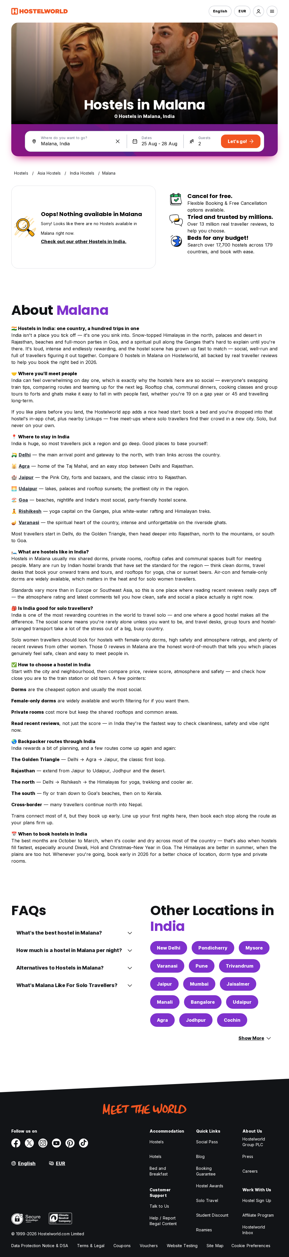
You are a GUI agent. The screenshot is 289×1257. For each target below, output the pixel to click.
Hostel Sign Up (256, 1200)
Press (247, 1156)
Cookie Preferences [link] (250, 1245)
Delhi (25, 455)
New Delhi (168, 948)
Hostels (157, 1141)
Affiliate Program (258, 1215)
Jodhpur (196, 1020)
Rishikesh (30, 511)
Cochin (232, 1020)
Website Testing (182, 1245)
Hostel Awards (209, 1185)
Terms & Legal (90, 1245)
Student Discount (212, 1215)
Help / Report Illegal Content (163, 1221)
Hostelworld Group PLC (253, 1142)
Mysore (254, 948)
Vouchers (149, 1245)
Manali (165, 1002)
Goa (23, 500)
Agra (24, 466)
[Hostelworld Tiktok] (83, 1143)
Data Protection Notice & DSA (39, 1245)
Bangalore (203, 1002)
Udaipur (28, 488)
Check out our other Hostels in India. (83, 241)
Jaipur (26, 477)
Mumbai (199, 984)
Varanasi (29, 522)
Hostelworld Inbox (253, 1230)
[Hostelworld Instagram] (42, 1143)
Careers (250, 1171)
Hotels (156, 1156)
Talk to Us (159, 1206)
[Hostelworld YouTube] (56, 1143)
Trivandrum (239, 966)
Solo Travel (207, 1200)
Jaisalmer (238, 984)
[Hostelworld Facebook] (15, 1143)
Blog (200, 1156)
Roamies (204, 1229)
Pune (202, 966)
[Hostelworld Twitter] (29, 1143)
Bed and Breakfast (159, 1171)
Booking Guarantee (206, 1171)
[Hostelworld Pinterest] (70, 1143)
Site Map (215, 1245)
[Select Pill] (258, 11)
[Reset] (117, 141)
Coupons (122, 1245)
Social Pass (207, 1141)
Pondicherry (212, 948)
